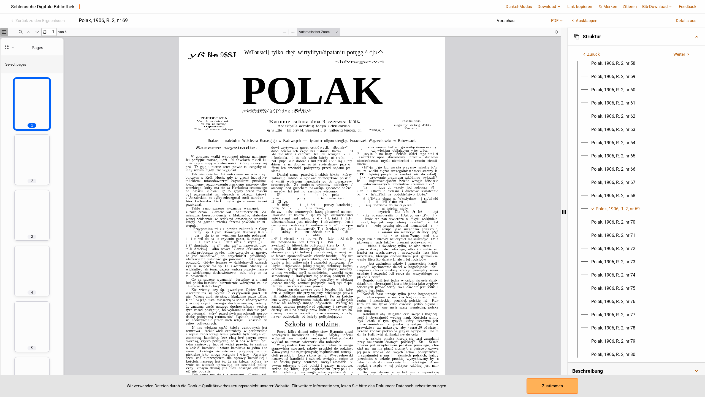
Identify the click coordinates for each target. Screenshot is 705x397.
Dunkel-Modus (519, 6)
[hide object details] (564, 212)
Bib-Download (655, 6)
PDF (554, 20)
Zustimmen (552, 385)
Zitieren (630, 6)
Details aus (686, 20)
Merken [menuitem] (610, 6)
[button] (636, 36)
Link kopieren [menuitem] (579, 6)
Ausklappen (586, 20)
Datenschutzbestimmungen (421, 385)
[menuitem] (613, 63)
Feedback (687, 6)
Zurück (593, 54)
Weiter (679, 54)
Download (547, 6)
